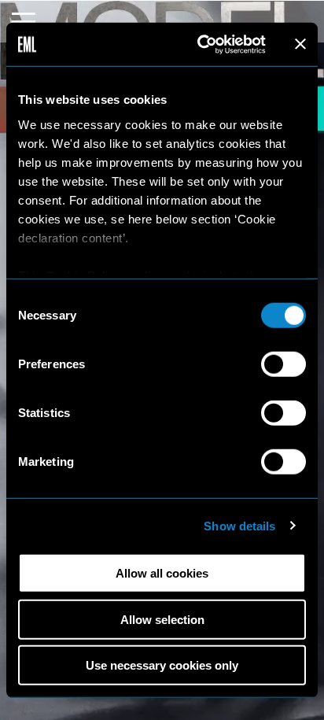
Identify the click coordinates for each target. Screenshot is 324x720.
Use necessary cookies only (162, 665)
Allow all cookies (162, 573)
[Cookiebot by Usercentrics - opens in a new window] (200, 44)
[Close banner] (300, 44)
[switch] (283, 364)
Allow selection (162, 619)
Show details (239, 525)
